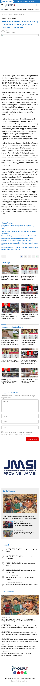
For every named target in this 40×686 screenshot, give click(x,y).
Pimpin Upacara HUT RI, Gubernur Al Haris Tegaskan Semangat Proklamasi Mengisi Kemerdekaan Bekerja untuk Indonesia (18, 647)
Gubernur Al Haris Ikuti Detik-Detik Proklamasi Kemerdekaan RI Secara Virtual (16, 654)
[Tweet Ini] (25, 256)
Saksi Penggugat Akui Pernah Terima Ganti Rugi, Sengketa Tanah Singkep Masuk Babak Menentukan (20, 517)
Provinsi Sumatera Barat (9, 18)
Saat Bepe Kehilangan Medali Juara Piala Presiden (22, 584)
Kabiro (7, 31)
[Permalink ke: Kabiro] (3, 31)
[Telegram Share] (33, 256)
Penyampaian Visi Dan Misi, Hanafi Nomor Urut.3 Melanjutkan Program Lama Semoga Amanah (17, 239)
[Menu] (2, 5)
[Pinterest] (18, 673)
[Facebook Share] (21, 256)
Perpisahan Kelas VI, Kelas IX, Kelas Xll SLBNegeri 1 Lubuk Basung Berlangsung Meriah (19, 248)
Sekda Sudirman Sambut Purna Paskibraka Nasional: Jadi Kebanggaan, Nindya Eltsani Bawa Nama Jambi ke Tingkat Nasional (25, 533)
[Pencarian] (37, 5)
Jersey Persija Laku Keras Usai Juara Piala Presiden (19, 578)
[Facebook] (14, 673)
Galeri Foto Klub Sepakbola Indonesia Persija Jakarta (20, 564)
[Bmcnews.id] (10, 5)
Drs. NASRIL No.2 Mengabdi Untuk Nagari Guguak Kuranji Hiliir (19, 244)
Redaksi (16, 678)
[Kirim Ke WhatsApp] (37, 256)
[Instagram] (22, 673)
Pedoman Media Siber (28, 678)
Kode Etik (8, 678)
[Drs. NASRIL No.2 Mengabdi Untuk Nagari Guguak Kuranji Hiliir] (10, 308)
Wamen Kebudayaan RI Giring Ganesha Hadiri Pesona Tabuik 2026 (18, 232)
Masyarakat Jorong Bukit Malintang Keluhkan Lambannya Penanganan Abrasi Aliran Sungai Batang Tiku (18, 227)
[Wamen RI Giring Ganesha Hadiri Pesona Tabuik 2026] (10, 289)
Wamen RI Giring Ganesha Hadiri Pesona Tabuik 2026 (18, 236)
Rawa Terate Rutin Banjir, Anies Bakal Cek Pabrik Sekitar (21, 551)
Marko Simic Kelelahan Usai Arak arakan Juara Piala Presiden (21, 571)
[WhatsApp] (25, 673)
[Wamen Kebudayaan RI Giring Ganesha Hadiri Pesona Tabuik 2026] (30, 269)
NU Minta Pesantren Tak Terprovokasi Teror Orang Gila (20, 557)
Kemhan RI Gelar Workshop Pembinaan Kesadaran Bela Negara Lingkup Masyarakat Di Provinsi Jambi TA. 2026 (24, 524)
